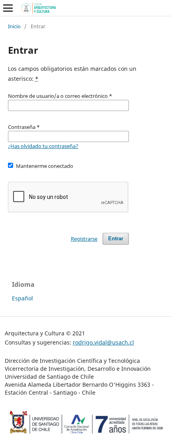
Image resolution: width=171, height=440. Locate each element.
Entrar (115, 238)
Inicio (14, 26)
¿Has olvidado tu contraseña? (43, 146)
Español (22, 298)
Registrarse (84, 238)
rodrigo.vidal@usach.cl (103, 342)
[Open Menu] (8, 8)
